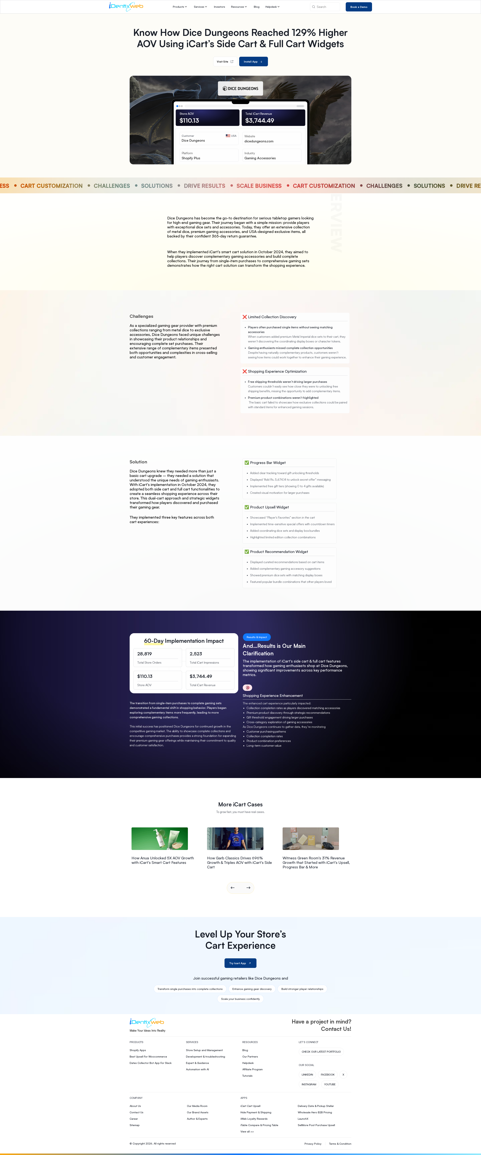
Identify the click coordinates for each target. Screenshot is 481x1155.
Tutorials (247, 1075)
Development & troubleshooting (205, 1056)
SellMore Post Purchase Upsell (316, 1125)
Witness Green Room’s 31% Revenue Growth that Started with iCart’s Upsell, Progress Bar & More (316, 862)
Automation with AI (197, 1069)
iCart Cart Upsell (250, 1105)
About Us (135, 1105)
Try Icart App (237, 963)
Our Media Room (197, 1105)
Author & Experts (197, 1118)
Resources (237, 6)
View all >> (247, 1131)
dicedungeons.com (258, 141)
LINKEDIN (307, 1074)
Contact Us (136, 1112)
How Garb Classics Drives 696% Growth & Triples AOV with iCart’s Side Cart (239, 862)
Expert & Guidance (197, 1062)
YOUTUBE (330, 1084)
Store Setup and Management (204, 1050)
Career (134, 1118)
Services (199, 6)
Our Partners (250, 1056)
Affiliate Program (252, 1069)
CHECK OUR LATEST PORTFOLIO (321, 1051)
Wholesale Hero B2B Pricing (315, 1112)
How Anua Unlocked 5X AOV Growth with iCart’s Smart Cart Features (163, 860)
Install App (251, 61)
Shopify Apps (138, 1050)
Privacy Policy (313, 1143)
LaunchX (303, 1118)
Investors (219, 6)
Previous (232, 888)
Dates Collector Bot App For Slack (151, 1062)
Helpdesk (271, 6)
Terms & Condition (340, 1143)
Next (248, 888)
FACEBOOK (328, 1074)
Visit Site (222, 61)
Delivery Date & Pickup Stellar (316, 1105)
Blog (256, 6)
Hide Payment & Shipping (255, 1112)
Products (178, 6)
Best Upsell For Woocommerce (148, 1056)
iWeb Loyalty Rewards (254, 1118)
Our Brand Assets (197, 1112)
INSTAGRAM (309, 1084)
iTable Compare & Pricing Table (259, 1125)
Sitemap (135, 1125)
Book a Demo (358, 6)
